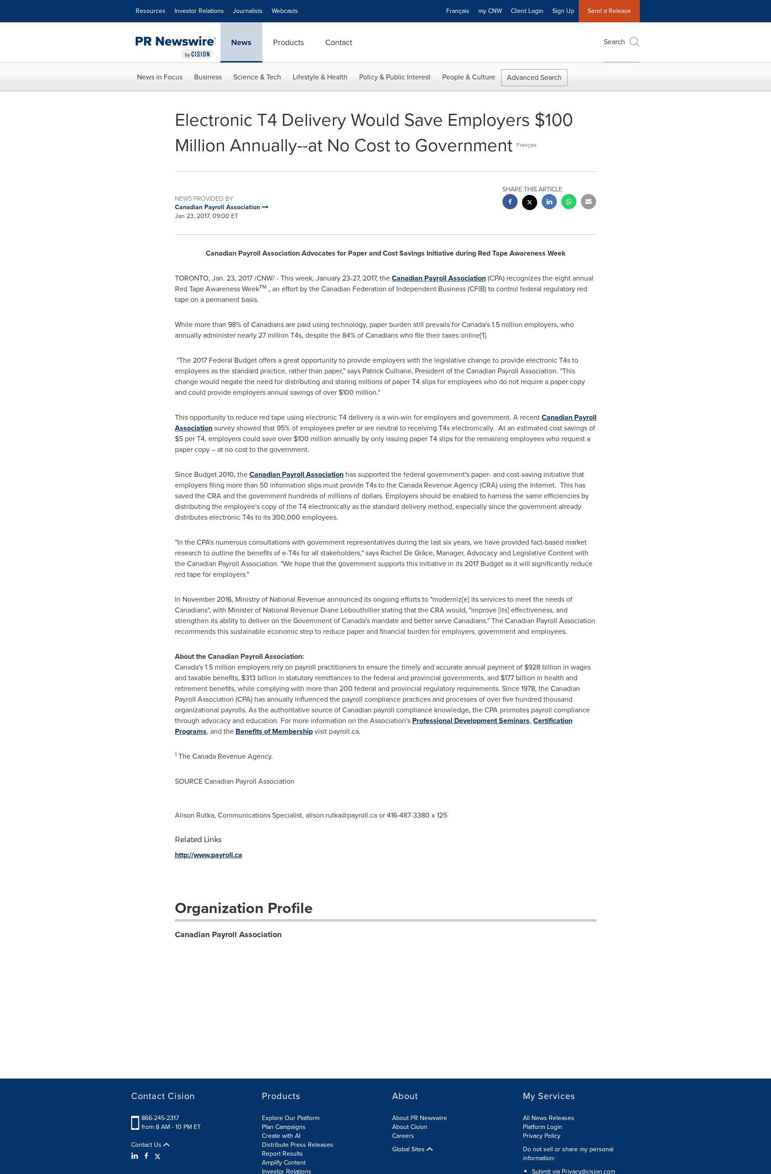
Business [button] (208, 77)
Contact (338, 42)
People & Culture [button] (468, 77)
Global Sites (409, 1149)
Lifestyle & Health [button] (320, 77)
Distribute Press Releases (297, 1144)
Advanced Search (534, 77)
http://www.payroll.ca (208, 855)
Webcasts (285, 11)
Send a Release (609, 11)
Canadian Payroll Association (439, 278)
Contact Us (147, 1145)
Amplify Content (284, 1162)
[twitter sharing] (529, 203)
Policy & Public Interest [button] (395, 77)
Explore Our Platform (290, 1118)
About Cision (409, 1127)
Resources (151, 11)
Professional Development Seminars (471, 720)
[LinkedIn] (136, 1156)
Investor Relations (199, 11)
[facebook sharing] (510, 202)
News (241, 42)
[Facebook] (146, 1156)
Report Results (282, 1153)
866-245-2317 (160, 1118)
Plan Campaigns (284, 1127)
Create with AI (281, 1136)
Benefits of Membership (274, 731)
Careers (403, 1136)
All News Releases (548, 1118)
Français (457, 11)
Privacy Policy (541, 1136)
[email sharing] (588, 202)
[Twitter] (157, 1156)
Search (614, 42)
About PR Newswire (419, 1118)
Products (288, 42)
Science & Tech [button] (257, 77)
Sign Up (563, 11)
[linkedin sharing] (549, 202)
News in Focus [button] (159, 77)
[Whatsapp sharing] (568, 202)
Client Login (527, 11)
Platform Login (542, 1127)
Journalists (248, 11)
